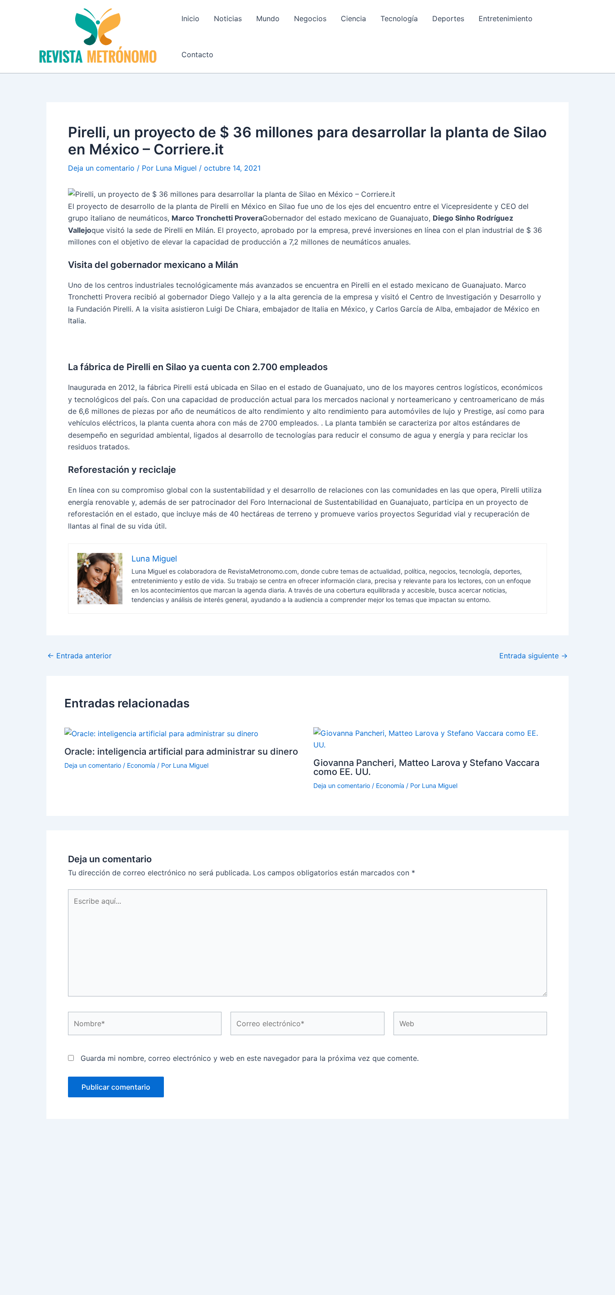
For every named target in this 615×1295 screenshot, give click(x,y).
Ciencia (353, 18)
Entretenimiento (506, 18)
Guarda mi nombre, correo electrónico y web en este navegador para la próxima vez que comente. (250, 1058)
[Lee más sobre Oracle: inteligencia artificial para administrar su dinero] (161, 733)
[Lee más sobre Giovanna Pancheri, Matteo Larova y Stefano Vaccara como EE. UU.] (432, 738)
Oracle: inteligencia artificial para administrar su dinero (181, 751)
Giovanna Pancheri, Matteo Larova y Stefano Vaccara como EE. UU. (426, 767)
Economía (141, 765)
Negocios (310, 18)
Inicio (190, 18)
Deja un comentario (101, 167)
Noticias (228, 18)
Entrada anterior (79, 655)
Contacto (197, 54)
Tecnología (399, 18)
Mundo (268, 18)
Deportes (448, 18)
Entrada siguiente (533, 655)
